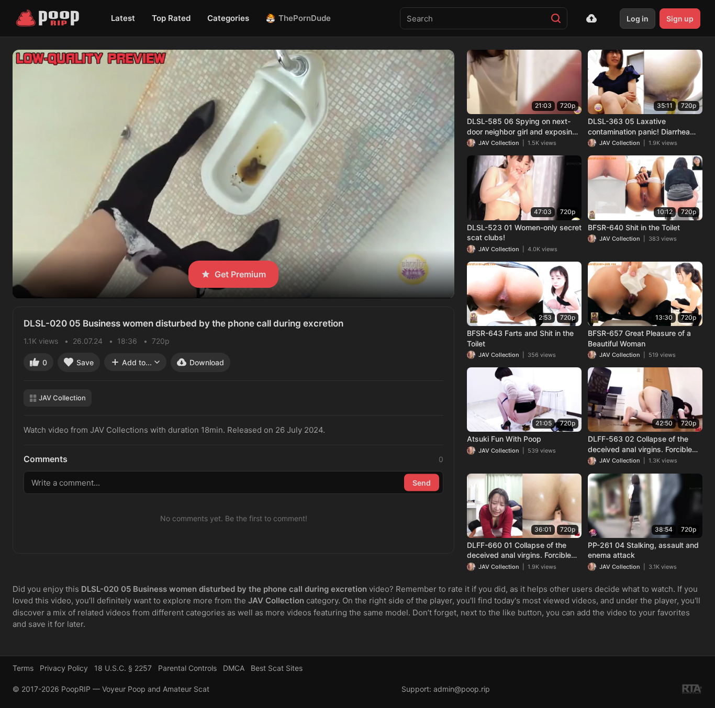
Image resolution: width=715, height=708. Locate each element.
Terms (23, 668)
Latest (123, 18)
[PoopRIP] (49, 18)
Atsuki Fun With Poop (504, 438)
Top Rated (171, 18)
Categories (228, 18)
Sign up (680, 18)
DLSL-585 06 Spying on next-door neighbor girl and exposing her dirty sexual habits (522, 127)
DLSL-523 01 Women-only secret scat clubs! (524, 232)
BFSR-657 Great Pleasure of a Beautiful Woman (639, 338)
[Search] (555, 18)
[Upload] (591, 18)
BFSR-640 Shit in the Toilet (634, 227)
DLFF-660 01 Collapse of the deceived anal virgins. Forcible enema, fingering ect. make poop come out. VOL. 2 (523, 550)
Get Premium (240, 274)
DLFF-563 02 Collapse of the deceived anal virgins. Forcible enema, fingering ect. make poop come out (644, 444)
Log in (638, 18)
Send (421, 482)
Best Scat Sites (277, 668)
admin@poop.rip (461, 688)
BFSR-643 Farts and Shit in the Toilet (520, 338)
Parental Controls (187, 668)
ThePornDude (304, 18)
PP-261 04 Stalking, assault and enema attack (643, 550)
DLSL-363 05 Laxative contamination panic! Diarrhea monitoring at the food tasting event (639, 127)
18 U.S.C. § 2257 (123, 668)
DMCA (233, 668)
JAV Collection (62, 398)
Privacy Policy (64, 668)
